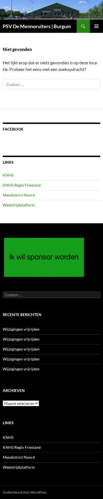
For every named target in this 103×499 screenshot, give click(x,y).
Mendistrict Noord (19, 195)
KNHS (8, 175)
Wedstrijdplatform (19, 205)
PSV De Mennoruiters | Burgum (37, 26)
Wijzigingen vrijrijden (21, 329)
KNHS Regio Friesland (22, 185)
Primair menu (96, 26)
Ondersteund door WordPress (25, 492)
